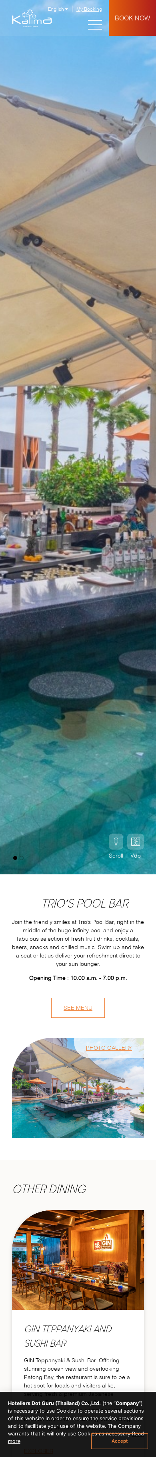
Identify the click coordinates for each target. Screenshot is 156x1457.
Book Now (132, 18)
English (56, 9)
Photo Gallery (109, 1047)
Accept (120, 1441)
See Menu (78, 1007)
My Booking (89, 9)
